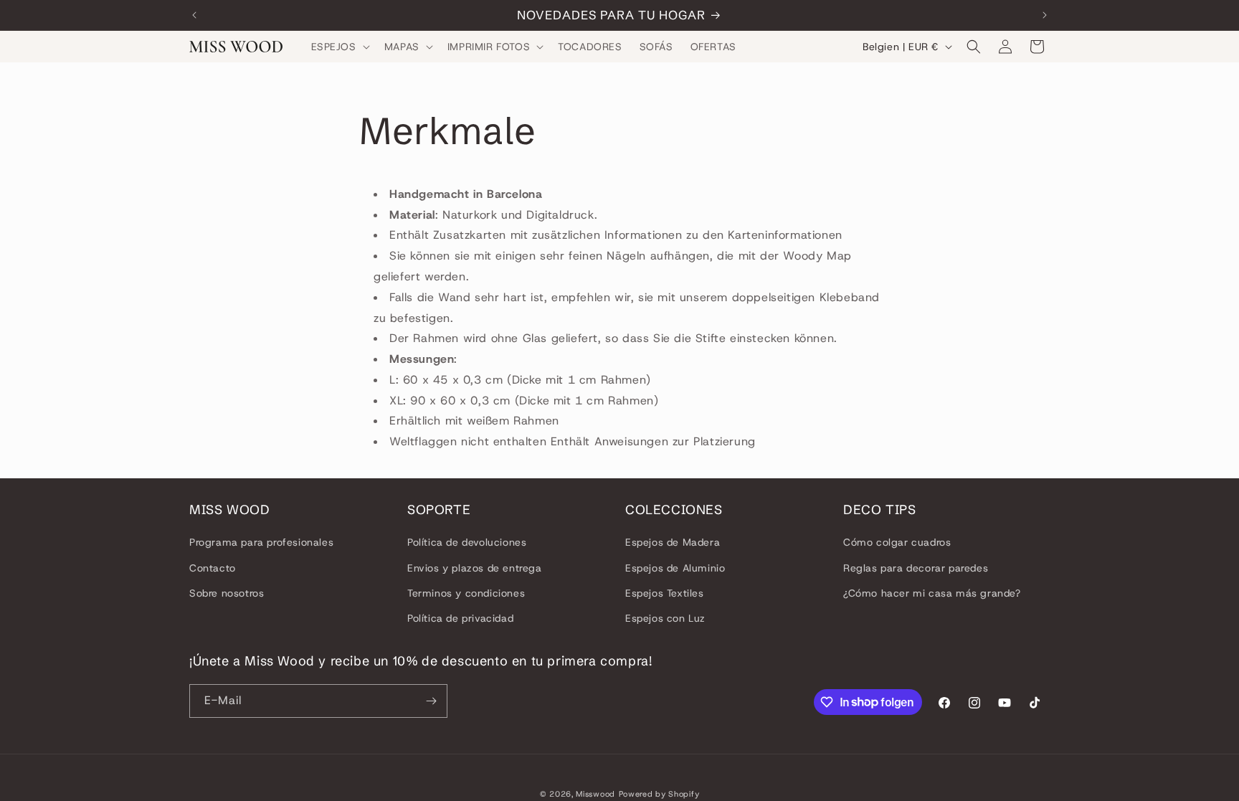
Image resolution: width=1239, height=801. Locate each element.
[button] (339, 47)
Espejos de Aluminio (675, 567)
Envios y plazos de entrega (474, 567)
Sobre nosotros (226, 593)
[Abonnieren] (431, 701)
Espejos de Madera (672, 542)
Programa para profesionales (261, 542)
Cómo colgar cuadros (897, 542)
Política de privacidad (460, 618)
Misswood (595, 794)
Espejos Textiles (664, 593)
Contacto (212, 567)
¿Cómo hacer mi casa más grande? (932, 593)
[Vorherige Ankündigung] (194, 15)
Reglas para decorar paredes (915, 567)
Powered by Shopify (659, 794)
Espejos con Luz (665, 618)
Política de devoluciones (466, 542)
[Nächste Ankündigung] (1044, 15)
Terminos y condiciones (466, 593)
